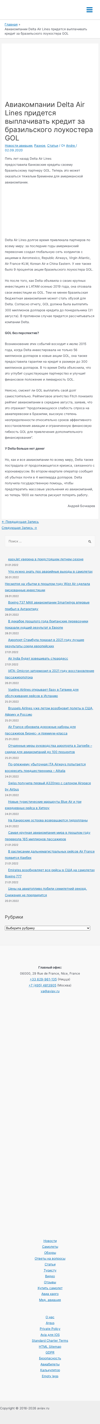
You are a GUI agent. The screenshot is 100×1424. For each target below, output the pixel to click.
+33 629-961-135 (43, 979)
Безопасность (50, 1358)
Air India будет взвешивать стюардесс (38, 658)
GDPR (50, 1352)
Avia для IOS (50, 1335)
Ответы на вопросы (50, 1258)
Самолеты (50, 1246)
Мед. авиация (50, 1300)
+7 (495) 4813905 (42, 985)
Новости (50, 1241)
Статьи (52, 145)
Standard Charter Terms (50, 1340)
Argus (50, 1323)
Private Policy (50, 1329)
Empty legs (50, 1376)
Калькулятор (50, 1370)
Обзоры (50, 1253)
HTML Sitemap (50, 1346)
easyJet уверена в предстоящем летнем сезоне (45, 559)
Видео (50, 1276)
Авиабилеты (50, 1364)
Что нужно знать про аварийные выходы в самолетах (50, 571)
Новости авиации (18, 145)
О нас (50, 1317)
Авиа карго (50, 1294)
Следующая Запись (19, 528)
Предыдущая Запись (20, 522)
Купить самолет (50, 1288)
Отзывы (50, 1282)
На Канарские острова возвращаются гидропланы (48, 820)
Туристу (50, 1270)
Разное (39, 145)
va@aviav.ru (50, 991)
